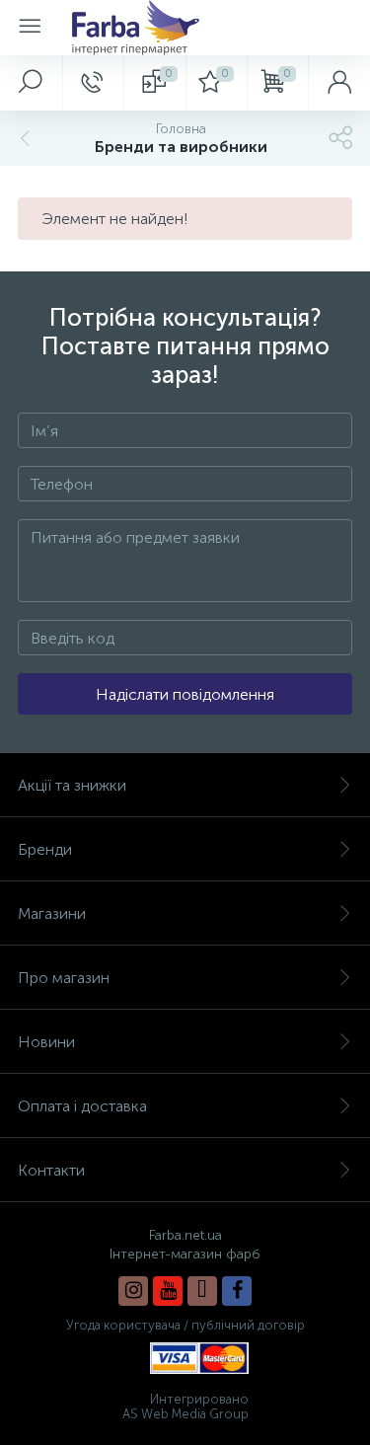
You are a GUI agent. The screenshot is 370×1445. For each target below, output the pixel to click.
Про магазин (64, 977)
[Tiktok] (202, 1291)
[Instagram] (133, 1291)
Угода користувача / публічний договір (185, 1325)
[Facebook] (237, 1291)
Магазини (52, 913)
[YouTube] (168, 1291)
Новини (46, 1041)
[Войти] (339, 83)
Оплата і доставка (82, 1106)
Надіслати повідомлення (185, 694)
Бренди (45, 849)
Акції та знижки (72, 785)
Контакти (51, 1170)
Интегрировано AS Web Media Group (185, 1406)
